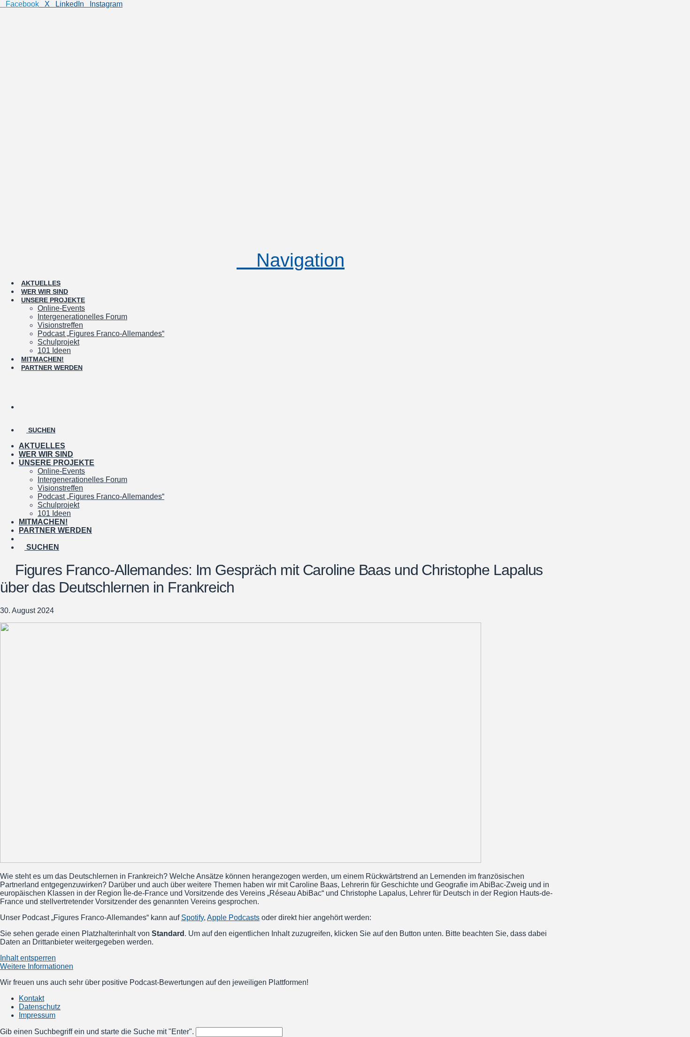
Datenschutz (40, 1007)
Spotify (192, 918)
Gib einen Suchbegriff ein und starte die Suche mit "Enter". (97, 1032)
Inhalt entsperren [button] (28, 958)
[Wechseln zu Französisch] (291, 399)
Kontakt (31, 998)
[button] (291, 260)
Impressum (37, 1015)
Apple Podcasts (233, 918)
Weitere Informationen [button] (36, 966)
